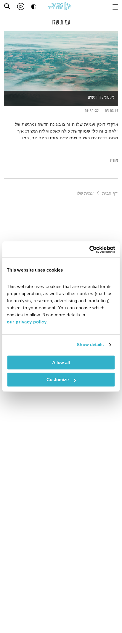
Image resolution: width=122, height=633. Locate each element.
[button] (115, 6)
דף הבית (110, 193)
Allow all (61, 362)
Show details (90, 344)
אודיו (114, 160)
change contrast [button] (33, 6)
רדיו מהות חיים (60, 6)
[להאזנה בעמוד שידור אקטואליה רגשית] (61, 58)
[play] (20, 6)
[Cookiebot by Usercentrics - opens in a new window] (89, 249)
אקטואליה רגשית (101, 97)
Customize (57, 379)
